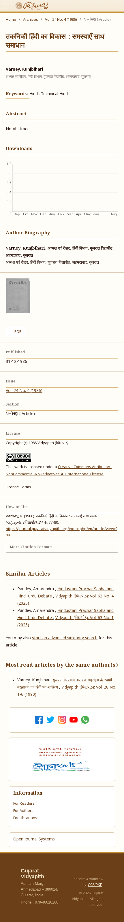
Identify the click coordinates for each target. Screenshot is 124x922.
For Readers (24, 803)
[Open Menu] (6, 6)
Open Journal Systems (34, 839)
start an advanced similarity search (64, 638)
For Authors (23, 810)
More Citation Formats (31, 547)
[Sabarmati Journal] (62, 766)
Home (11, 19)
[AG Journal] (60, 751)
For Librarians (25, 818)
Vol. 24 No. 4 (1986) (61, 19)
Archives (30, 19)
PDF (17, 331)
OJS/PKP (95, 885)
